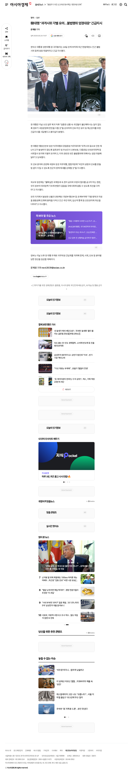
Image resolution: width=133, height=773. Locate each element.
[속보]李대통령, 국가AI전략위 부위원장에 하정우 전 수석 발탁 (82, 226)
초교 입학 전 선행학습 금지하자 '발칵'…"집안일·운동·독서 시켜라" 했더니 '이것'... (82, 238)
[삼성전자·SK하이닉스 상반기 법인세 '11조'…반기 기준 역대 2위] (45, 361)
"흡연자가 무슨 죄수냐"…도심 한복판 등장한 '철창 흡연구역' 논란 (82, 232)
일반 (38, 18)
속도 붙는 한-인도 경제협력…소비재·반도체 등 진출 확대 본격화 (74, 344)
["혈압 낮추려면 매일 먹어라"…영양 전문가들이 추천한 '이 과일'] (88, 596)
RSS (61, 750)
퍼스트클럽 (37, 750)
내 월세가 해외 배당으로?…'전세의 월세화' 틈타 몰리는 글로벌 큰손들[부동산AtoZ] (74, 332)
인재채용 (28, 750)
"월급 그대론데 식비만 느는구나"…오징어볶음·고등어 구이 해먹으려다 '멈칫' (82, 221)
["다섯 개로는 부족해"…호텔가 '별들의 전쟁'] (45, 373)
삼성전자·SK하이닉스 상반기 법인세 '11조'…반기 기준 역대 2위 (73, 356)
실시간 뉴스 (39, 5)
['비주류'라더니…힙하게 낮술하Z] (46, 675)
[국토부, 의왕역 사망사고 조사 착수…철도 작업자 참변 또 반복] (88, 621)
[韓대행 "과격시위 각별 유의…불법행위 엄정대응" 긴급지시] (66, 83)
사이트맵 (99, 750)
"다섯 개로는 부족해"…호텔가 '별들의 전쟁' (71, 368)
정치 (32, 18)
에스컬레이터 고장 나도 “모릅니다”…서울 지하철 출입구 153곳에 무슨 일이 (75, 696)
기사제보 (54, 750)
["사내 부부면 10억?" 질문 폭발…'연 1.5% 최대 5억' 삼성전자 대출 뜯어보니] (88, 608)
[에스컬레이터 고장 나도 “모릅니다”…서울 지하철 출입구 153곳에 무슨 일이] (46, 701)
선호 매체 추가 (57, 36)
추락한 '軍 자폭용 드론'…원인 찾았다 (72, 709)
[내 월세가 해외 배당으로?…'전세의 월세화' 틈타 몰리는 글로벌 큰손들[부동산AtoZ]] (45, 336)
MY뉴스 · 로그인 (110, 4)
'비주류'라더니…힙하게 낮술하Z (70, 670)
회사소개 (8, 750)
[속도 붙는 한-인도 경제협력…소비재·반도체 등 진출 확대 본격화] (45, 349)
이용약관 (82, 750)
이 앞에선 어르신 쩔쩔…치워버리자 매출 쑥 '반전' (74, 683)
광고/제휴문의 (18, 750)
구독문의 (46, 750)
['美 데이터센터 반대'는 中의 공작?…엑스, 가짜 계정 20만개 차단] (45, 385)
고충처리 (90, 750)
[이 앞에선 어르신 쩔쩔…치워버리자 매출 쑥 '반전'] (46, 688)
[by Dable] (90, 632)
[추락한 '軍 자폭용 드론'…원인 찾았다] (46, 714)
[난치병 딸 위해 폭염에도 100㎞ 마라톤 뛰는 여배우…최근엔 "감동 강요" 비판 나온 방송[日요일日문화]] (88, 583)
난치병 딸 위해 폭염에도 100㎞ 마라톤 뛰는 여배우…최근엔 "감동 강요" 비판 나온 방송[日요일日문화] (60, 580)
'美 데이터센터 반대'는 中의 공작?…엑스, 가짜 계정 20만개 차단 (74, 380)
